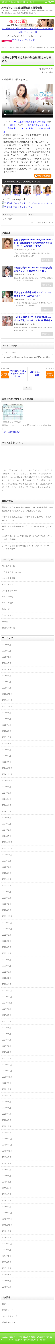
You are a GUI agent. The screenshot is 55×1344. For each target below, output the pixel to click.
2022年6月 (6, 953)
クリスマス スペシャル (11, 572)
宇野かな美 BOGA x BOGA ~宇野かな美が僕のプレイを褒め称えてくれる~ (33, 269)
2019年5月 (6, 1182)
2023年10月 (7, 854)
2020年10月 (7, 1077)
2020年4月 (6, 1114)
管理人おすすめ (8, 628)
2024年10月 (7, 780)
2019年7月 (6, 1169)
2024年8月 (6, 793)
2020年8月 (6, 1089)
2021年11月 (7, 997)
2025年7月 (6, 725)
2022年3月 (6, 972)
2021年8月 (6, 1015)
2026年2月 (6, 682)
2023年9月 (6, 861)
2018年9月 (6, 1231)
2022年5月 (6, 960)
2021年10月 (7, 1003)
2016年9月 (6, 1274)
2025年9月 (6, 713)
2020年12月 (7, 1065)
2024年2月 (6, 830)
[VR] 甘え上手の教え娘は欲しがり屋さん (30, 122)
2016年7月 (6, 1287)
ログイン (5, 1304)
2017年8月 (6, 1250)
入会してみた (7, 615)
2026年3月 (6, 675)
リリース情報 (7, 597)
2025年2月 (6, 756)
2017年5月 (6, 1262)
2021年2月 (6, 1052)
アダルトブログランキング (23, 40)
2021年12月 (7, 990)
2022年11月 (7, 923)
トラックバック (38, 223)
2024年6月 (6, 805)
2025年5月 (6, 737)
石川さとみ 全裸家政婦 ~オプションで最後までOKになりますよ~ (32, 294)
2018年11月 (7, 1219)
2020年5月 (6, 1108)
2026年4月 (6, 669)
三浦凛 (49, 193)
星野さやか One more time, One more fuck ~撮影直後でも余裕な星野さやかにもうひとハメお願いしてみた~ (33, 242)
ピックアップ (7, 584)
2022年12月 (7, 916)
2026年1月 (6, 688)
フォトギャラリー (9, 591)
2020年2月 (6, 1126)
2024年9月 (6, 787)
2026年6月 (6, 657)
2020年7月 (6, 1095)
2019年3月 (6, 1194)
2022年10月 (7, 929)
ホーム (27, 387)
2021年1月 (6, 1058)
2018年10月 (7, 1225)
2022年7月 (6, 947)
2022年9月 (6, 935)
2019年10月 (7, 1151)
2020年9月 (6, 1083)
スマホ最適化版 (8, 578)
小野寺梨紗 (18, 193)
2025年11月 (7, 700)
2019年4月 (6, 1188)
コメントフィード (9, 1316)
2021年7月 (6, 1021)
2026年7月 (6, 651)
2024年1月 (6, 836)
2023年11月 (7, 848)
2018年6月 (6, 1237)
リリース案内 (48, 72)
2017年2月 (6, 1268)
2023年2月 (6, 904)
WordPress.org (8, 1322)
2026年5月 (6, 663)
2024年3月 (6, 824)
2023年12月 (7, 842)
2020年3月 (6, 1120)
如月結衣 (39, 193)
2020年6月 (6, 1102)
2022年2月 (6, 978)
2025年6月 (6, 731)
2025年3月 (6, 750)
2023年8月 (6, 867)
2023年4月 (6, 892)
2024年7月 (6, 799)
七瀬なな (11, 125)
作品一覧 (5, 609)
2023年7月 (6, 873)
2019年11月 (7, 1145)
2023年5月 (6, 885)
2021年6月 (6, 1027)
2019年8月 (6, 1163)
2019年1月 (6, 1206)
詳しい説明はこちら (12, 432)
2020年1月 (6, 1132)
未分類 (5, 621)
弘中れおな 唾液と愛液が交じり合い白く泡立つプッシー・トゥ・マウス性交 (27, 547)
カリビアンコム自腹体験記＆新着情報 (21, 7)
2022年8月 (6, 941)
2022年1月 (6, 984)
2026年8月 (6, 645)
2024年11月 (7, 774)
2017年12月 (7, 1244)
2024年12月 (7, 768)
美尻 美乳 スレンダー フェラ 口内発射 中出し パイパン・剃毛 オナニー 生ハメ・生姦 (26, 128)
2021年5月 (6, 1034)
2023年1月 (6, 910)
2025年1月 (6, 762)
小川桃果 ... (28, 193)
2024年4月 (6, 817)
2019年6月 (6, 1176)
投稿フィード (7, 1310)
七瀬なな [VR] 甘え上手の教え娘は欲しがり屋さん (26, 59)
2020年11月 (7, 1071)
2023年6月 (6, 879)
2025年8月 (6, 719)
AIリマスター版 (8, 566)
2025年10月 (7, 706)
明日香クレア (8, 193)
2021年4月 (6, 1040)
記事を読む (46, 260)
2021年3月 (6, 1046)
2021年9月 (6, 1009)
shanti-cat (49, 223)
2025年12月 (7, 694)
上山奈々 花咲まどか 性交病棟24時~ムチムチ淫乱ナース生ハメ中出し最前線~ (33, 319)
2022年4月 (6, 966)
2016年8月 (6, 1281)
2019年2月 (6, 1200)
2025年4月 (6, 743)
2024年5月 (6, 811)
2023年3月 (6, 898)
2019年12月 (7, 1139)
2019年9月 (6, 1157)
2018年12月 (7, 1213)
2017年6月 (6, 1256)
